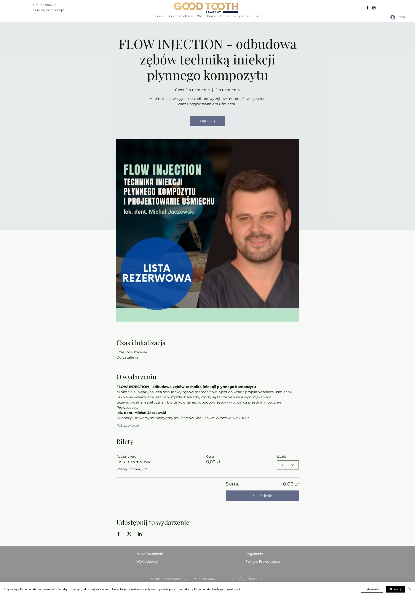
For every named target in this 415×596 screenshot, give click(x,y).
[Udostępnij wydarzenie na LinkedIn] (140, 534)
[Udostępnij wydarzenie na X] (129, 534)
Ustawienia (371, 589)
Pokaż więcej (128, 425)
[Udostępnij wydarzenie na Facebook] (119, 534)
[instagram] (374, 8)
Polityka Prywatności (261, 561)
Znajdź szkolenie (149, 553)
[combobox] (288, 464)
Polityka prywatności (226, 589)
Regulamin (254, 553)
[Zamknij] (409, 589)
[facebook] (367, 8)
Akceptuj (395, 589)
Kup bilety (207, 121)
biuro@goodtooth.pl (48, 10)
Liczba (282, 456)
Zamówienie (262, 495)
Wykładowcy (147, 561)
